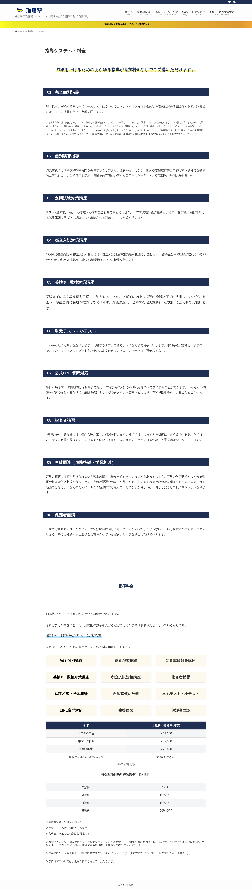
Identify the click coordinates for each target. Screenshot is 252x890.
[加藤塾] (29, 10)
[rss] (234, 2)
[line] (229, 2)
